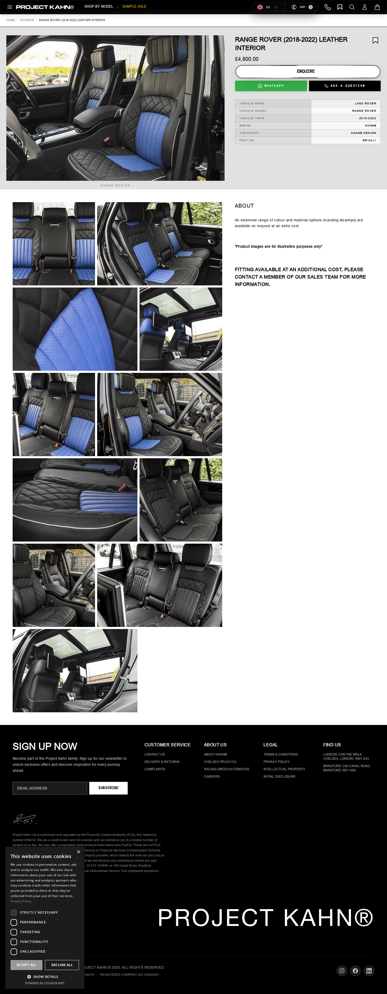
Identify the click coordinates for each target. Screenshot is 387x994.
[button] (115, 108)
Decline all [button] (62, 965)
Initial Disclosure (280, 776)
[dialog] (44, 918)
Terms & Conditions (281, 754)
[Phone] (328, 7)
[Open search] (352, 7)
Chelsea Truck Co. (220, 762)
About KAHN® (215, 754)
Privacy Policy (277, 762)
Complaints (155, 769)
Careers (212, 776)
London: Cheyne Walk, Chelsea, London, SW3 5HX (346, 757)
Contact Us (155, 754)
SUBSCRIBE (108, 788)
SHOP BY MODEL (99, 6)
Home (10, 20)
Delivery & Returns (162, 762)
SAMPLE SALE (134, 6)
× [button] (78, 852)
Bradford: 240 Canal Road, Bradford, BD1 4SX (347, 768)
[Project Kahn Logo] (45, 7)
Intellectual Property (284, 769)
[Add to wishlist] (375, 40)
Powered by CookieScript (44, 983)
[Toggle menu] (10, 7)
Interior (27, 20)
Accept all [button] (26, 965)
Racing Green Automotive (227, 769)
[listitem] (54, 243)
